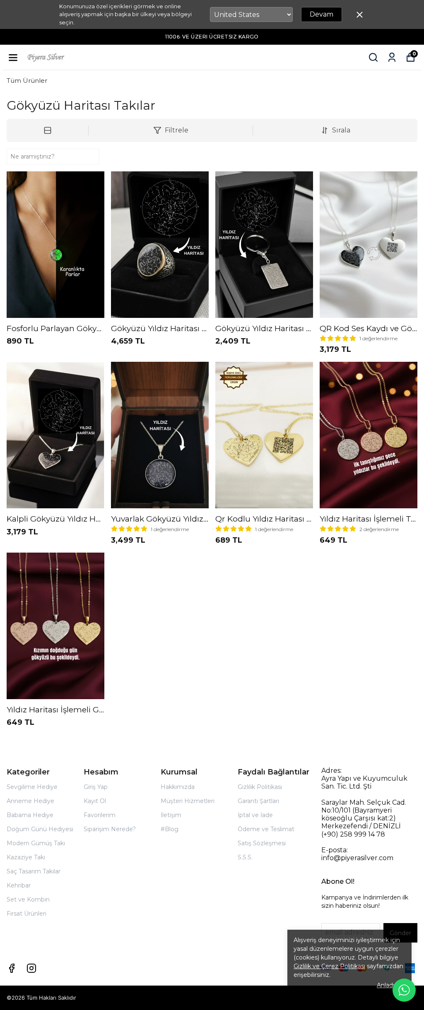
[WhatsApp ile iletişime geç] (404, 990)
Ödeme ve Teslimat (266, 829)
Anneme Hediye (30, 801)
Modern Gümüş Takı (36, 843)
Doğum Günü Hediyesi (40, 829)
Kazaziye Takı (26, 857)
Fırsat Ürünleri (26, 913)
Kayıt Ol (95, 801)
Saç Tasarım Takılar (33, 871)
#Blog (169, 829)
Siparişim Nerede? (110, 829)
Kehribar (19, 885)
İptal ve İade (255, 815)
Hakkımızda (178, 787)
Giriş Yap (96, 787)
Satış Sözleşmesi (262, 843)
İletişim (171, 815)
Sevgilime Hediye (32, 787)
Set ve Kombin (28, 899)
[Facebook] (12, 968)
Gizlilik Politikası (260, 787)
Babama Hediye (30, 815)
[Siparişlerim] (392, 57)
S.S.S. (245, 857)
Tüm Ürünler (27, 80)
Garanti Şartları (258, 801)
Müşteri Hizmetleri (187, 801)
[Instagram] (31, 968)
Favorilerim (100, 815)
